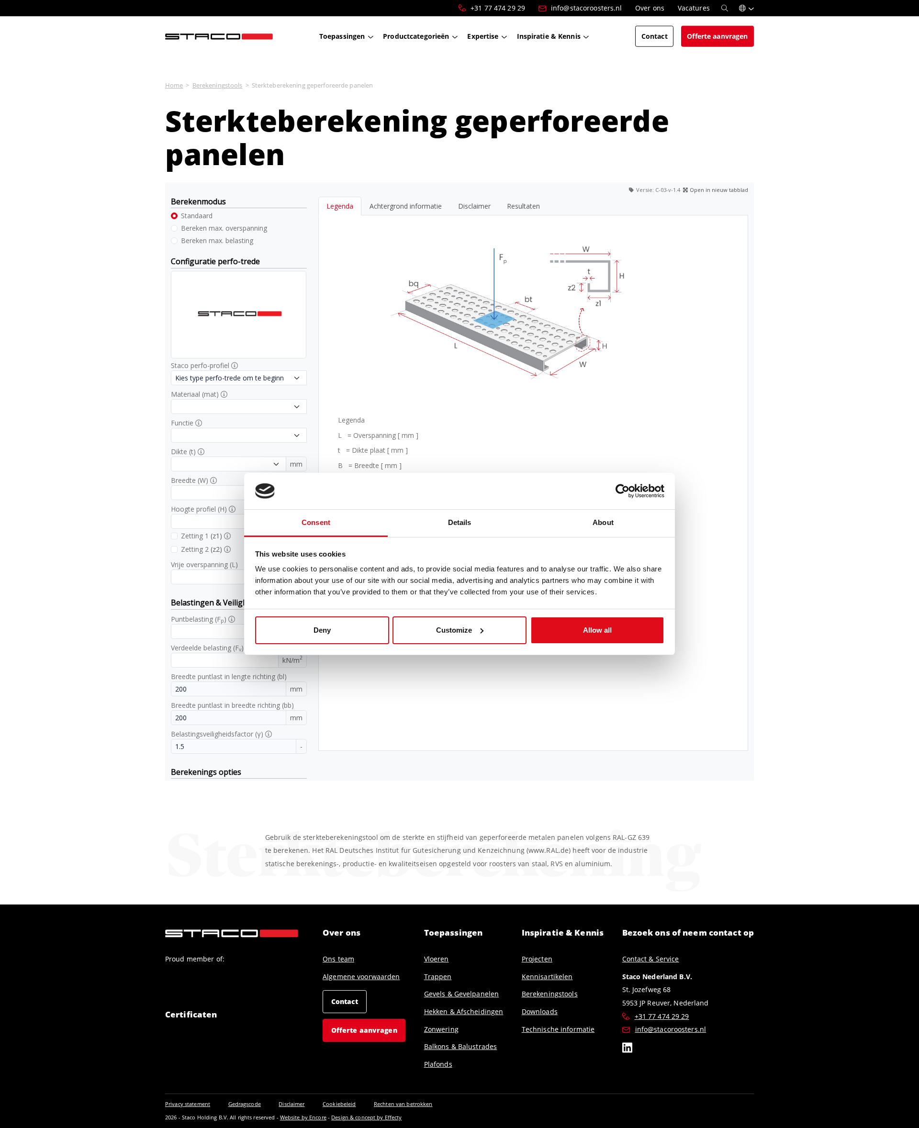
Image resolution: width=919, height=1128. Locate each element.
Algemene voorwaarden (361, 976)
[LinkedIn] (627, 1049)
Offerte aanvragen (364, 1030)
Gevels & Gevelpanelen (461, 993)
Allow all (597, 630)
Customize (454, 630)
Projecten (537, 958)
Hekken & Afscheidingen (464, 1011)
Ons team (338, 958)
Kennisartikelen (547, 976)
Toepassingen (453, 932)
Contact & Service (650, 958)
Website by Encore (303, 1117)
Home (174, 85)
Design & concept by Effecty (366, 1117)
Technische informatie (558, 1029)
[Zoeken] (725, 8)
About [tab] (603, 522)
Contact (345, 1001)
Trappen (438, 976)
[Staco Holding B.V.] (219, 36)
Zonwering (441, 1029)
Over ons (341, 932)
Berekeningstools (217, 85)
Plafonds (438, 1064)
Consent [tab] (316, 522)
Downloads (540, 1011)
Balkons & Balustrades (460, 1046)
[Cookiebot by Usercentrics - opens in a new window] (622, 491)
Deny (322, 630)
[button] (746, 8)
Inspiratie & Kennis (563, 932)
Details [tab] (459, 522)
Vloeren (436, 958)
